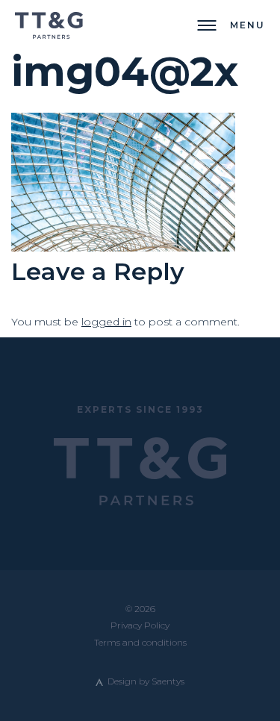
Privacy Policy (140, 625)
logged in (106, 321)
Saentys (168, 681)
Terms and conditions (140, 642)
